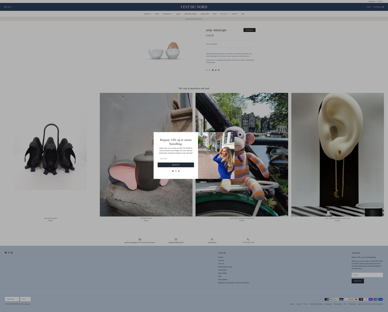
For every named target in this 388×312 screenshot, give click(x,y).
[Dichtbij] (232, 134)
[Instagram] (176, 171)
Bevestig (175, 165)
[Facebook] (173, 171)
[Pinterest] (179, 171)
